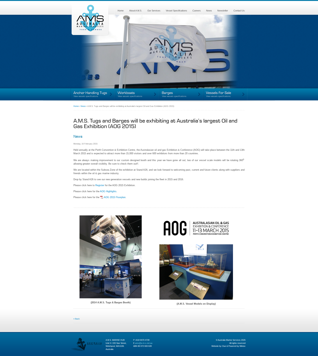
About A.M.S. (135, 10)
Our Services (153, 10)
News (209, 10)
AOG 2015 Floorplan (115, 197)
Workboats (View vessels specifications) (137, 94)
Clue (224, 346)
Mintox (242, 346)
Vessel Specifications (176, 10)
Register (99, 185)
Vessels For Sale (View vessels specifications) (225, 94)
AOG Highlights (108, 191)
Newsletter (222, 10)
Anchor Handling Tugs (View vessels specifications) (93, 94)
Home (121, 10)
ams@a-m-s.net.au (143, 343)
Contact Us (239, 10)
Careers (196, 10)
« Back (76, 319)
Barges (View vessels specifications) (181, 94)
